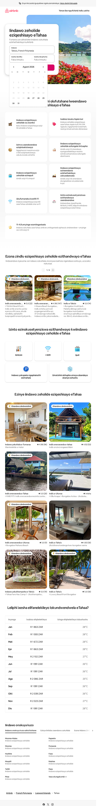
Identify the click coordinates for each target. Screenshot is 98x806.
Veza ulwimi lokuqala (68, 3)
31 (18, 103)
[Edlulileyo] (43, 270)
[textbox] (20, 59)
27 (33, 98)
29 (43, 98)
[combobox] (31, 50)
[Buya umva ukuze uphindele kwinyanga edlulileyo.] (14, 67)
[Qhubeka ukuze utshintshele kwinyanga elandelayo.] (43, 67)
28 (38, 98)
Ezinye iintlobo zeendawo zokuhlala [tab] (55, 730)
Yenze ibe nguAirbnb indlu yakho (74, 10)
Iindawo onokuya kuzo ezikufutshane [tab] (20, 730)
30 (13, 103)
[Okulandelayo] (53, 270)
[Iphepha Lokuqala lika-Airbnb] (11, 11)
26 (28, 98)
